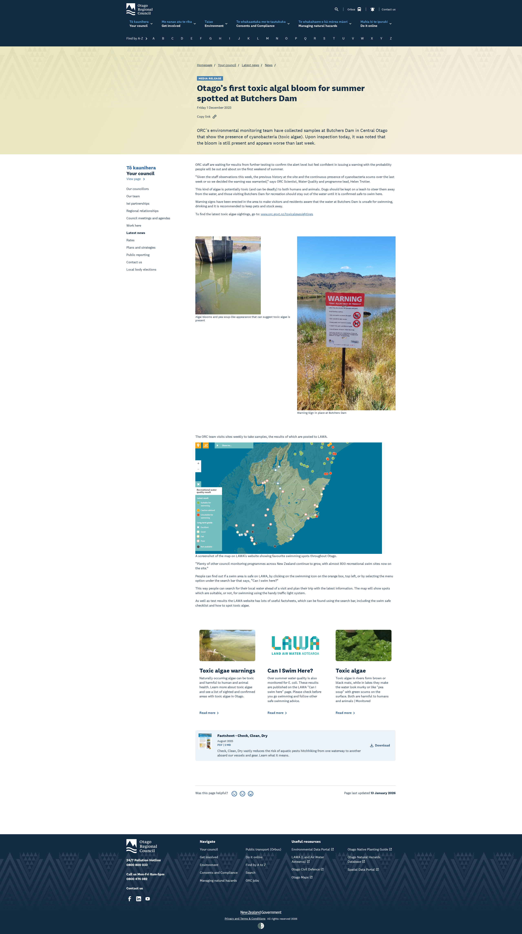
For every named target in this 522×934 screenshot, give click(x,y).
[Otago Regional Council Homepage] (139, 9)
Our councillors (137, 189)
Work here (133, 225)
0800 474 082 (136, 879)
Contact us (389, 9)
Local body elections (141, 269)
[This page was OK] (242, 793)
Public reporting (137, 255)
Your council (227, 65)
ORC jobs (252, 880)
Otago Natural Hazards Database (364, 859)
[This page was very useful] (250, 793)
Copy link (203, 116)
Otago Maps (300, 877)
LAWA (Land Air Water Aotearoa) (308, 859)
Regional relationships (142, 211)
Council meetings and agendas (148, 218)
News (269, 65)
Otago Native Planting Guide (368, 849)
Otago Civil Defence (306, 869)
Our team (133, 196)
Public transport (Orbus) (263, 849)
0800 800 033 (137, 865)
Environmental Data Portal (311, 849)
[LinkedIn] (138, 899)
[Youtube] (147, 899)
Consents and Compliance (219, 872)
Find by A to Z (256, 865)
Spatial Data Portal (361, 869)
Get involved (209, 857)
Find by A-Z (135, 38)
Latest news (250, 65)
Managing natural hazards (218, 880)
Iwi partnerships (137, 203)
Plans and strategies (141, 247)
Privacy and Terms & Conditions (245, 918)
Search (250, 872)
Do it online (254, 857)
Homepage (204, 65)
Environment (209, 865)
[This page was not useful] (234, 793)
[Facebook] (129, 899)
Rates (130, 240)
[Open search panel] (337, 9)
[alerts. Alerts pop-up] (372, 9)
